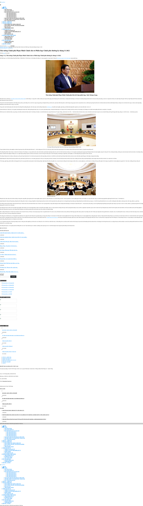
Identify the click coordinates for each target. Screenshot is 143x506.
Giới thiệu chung (8, 9)
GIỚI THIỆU (4, 8)
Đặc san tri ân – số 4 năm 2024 (8, 285)
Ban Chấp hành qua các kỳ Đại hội (11, 12)
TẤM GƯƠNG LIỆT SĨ (8, 36)
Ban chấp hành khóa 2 (11, 14)
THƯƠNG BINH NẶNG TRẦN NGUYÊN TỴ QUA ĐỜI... (13, 237)
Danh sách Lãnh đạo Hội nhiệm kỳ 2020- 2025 (14, 18)
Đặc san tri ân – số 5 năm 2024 (8, 287)
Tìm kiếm (2, 274)
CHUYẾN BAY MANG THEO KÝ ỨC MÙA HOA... (12, 232)
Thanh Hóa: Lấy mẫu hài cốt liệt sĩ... (8, 258)
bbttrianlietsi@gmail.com (7, 381)
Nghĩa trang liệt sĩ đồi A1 (7, 340)
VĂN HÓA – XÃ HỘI (6, 43)
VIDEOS (4, 363)
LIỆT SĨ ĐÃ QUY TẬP (8, 34)
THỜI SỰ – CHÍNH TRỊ (7, 21)
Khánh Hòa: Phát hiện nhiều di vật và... (9, 271)
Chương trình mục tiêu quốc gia (52, 217)
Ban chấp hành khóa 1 (11, 13)
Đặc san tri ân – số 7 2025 (7, 291)
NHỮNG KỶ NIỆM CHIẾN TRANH (9, 360)
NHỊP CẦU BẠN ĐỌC (6, 40)
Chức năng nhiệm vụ (9, 10)
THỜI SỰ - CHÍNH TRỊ (6, 357)
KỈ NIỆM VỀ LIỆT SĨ (8, 37)
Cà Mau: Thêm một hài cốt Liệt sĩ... (8, 254)
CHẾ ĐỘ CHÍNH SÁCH (9, 41)
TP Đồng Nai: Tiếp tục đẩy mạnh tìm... (9, 267)
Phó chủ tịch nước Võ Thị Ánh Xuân (63, 58)
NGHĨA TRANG (7, 32)
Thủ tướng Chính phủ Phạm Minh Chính (18, 98)
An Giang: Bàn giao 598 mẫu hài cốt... (9, 250)
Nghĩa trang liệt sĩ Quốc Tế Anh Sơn (9, 351)
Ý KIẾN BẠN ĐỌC (8, 42)
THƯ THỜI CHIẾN (8, 39)
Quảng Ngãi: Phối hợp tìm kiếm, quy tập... (10, 263)
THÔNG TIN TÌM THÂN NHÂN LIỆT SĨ (12, 31)
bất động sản (49, 106)
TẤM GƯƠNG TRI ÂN (9, 28)
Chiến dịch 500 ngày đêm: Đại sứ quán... (9, 241)
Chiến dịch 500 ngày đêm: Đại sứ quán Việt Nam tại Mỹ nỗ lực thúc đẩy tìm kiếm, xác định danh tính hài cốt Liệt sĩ (24, 419)
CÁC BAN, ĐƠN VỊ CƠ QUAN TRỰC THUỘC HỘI (14, 19)
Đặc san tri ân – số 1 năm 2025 (8, 289)
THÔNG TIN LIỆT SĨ (6, 29)
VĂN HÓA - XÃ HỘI (6, 362)
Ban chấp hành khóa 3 (11, 15)
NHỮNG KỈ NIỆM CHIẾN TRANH (9, 35)
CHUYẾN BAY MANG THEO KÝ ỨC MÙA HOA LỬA (13, 410)
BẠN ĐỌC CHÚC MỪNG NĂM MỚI (9, 330)
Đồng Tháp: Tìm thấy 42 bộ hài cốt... (8, 245)
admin (4, 53)
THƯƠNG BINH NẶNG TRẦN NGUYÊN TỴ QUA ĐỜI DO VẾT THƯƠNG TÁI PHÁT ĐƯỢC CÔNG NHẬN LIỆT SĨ (25, 414)
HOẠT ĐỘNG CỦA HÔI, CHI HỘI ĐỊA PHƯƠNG (14, 25)
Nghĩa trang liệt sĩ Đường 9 (7, 346)
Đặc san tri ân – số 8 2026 (7, 293)
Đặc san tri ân (7, 26)
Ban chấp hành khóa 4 (11, 17)
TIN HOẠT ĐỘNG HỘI (7, 23)
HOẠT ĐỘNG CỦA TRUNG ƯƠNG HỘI (12, 24)
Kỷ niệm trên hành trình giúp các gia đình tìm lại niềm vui (13, 335)
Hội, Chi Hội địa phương (9, 20)
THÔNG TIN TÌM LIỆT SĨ (9, 30)
